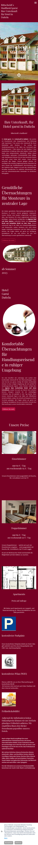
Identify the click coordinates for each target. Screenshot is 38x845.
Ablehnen (18, 842)
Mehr (5, 838)
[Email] (19, 75)
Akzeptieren (8, 842)
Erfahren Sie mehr (8, 240)
